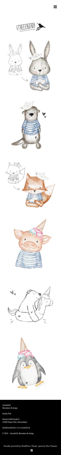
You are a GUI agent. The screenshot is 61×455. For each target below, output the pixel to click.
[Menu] (55, 7)
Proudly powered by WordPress (17, 446)
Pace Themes (51, 446)
